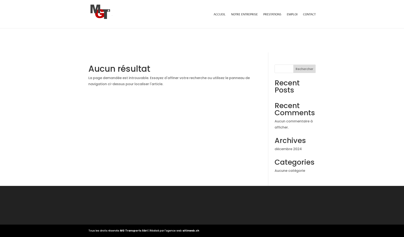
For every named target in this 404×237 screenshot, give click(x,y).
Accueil (220, 14)
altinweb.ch (190, 230)
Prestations (272, 14)
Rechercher (304, 69)
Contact (309, 14)
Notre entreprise (244, 14)
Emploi (292, 14)
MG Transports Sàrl (134, 230)
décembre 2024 (288, 149)
